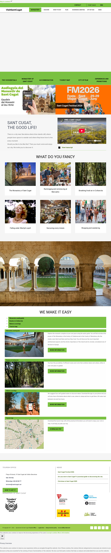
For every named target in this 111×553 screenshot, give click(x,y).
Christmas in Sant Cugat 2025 (67, 481)
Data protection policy (51, 527)
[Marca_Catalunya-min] (63, 510)
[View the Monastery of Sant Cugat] (27, 78)
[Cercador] (105, 9)
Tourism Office (32, 527)
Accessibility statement (64, 527)
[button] (81, 147)
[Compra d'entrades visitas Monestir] (20, 179)
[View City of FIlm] (83, 78)
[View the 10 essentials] (9, 78)
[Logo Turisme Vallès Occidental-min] (90, 512)
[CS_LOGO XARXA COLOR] (62, 495)
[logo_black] (14, 9)
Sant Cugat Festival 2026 (69, 105)
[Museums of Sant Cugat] (20, 216)
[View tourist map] (65, 78)
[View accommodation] (46, 78)
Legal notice (41, 527)
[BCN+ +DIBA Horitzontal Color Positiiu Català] (90, 495)
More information (63, 533)
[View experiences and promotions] (102, 78)
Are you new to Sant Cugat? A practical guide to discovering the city (80, 476)
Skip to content (5, 1)
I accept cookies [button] (52, 533)
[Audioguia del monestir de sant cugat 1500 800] (28, 85)
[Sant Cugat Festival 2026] (83, 99)
